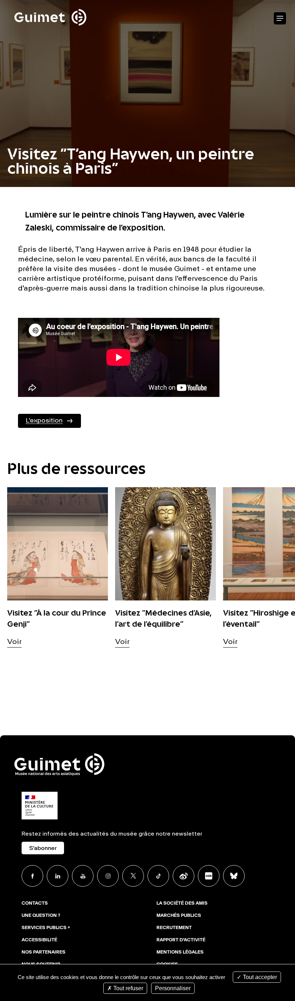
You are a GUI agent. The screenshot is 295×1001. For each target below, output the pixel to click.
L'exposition (44, 421)
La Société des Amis (182, 903)
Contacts (35, 903)
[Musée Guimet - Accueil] (50, 3)
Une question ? (41, 916)
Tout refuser (127, 988)
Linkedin (57, 876)
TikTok (158, 876)
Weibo (183, 876)
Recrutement (174, 928)
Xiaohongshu (208, 876)
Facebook (32, 876)
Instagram (108, 876)
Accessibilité (39, 940)
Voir (14, 642)
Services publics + (46, 928)
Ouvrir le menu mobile (280, 19)
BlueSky (234, 876)
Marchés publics (178, 916)
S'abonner (42, 848)
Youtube (83, 876)
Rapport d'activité (180, 940)
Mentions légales (180, 952)
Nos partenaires (43, 952)
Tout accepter (259, 977)
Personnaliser (173, 988)
